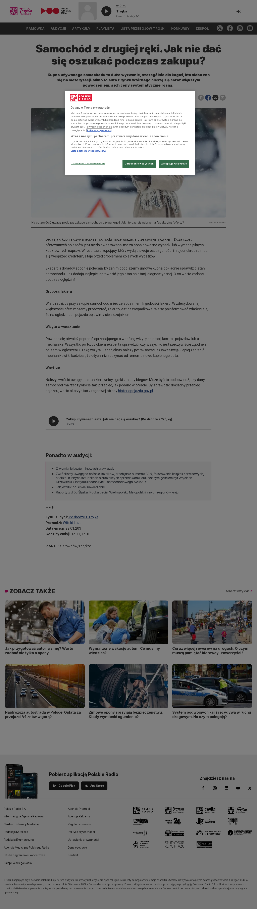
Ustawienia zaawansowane (88, 163)
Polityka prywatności (99, 130)
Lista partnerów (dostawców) (88, 150)
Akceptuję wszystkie (174, 163)
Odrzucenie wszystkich (139, 163)
